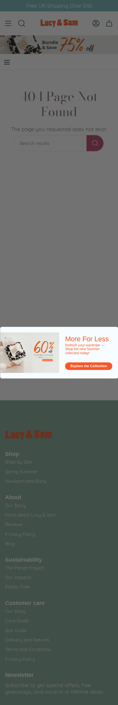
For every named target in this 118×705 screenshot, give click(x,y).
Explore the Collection (88, 366)
